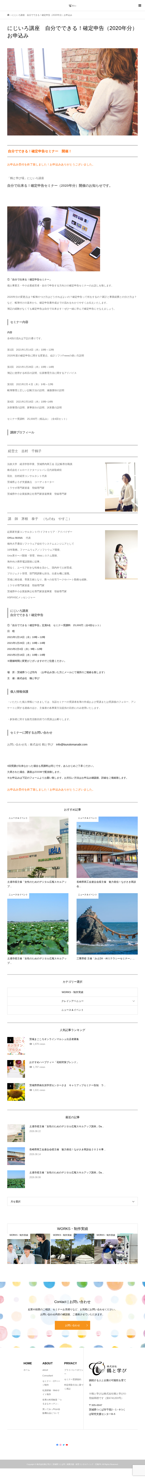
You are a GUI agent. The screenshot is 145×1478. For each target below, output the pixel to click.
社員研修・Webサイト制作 (51, 1392)
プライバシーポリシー (73, 1372)
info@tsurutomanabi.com (71, 744)
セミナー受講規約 (72, 1379)
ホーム (27, 1370)
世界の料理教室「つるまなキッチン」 (52, 1402)
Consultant (47, 1375)
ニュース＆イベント (72, 1009)
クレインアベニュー (72, 1001)
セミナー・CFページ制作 (51, 1383)
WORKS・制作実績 (72, 992)
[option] (29, 1249)
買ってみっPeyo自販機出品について (51, 1411)
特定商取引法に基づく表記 (73, 1387)
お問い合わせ (72, 1325)
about (45, 1370)
